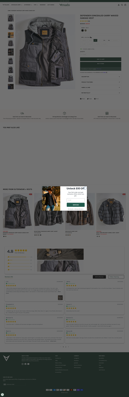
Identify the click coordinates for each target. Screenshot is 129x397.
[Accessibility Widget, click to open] (2, 394)
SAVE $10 (76, 205)
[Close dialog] (85, 188)
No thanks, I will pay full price (75, 209)
